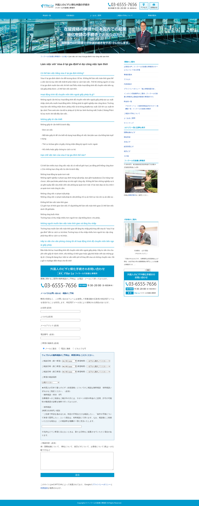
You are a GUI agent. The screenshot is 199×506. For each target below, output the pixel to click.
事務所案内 (152, 15)
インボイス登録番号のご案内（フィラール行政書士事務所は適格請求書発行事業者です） (141, 95)
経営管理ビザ (129, 146)
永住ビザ (127, 142)
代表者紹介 (70, 15)
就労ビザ (127, 151)
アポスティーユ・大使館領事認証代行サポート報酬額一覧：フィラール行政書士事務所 (141, 107)
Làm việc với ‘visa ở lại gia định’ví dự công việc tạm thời (74, 64)
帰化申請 (127, 137)
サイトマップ (129, 123)
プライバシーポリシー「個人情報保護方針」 (140, 89)
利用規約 (44, 488)
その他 (126, 156)
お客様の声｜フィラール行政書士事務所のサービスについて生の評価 (141, 68)
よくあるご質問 (95, 15)
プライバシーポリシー (101, 484)
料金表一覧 (47, 15)
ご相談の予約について (125, 15)
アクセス (127, 79)
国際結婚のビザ (129, 132)
